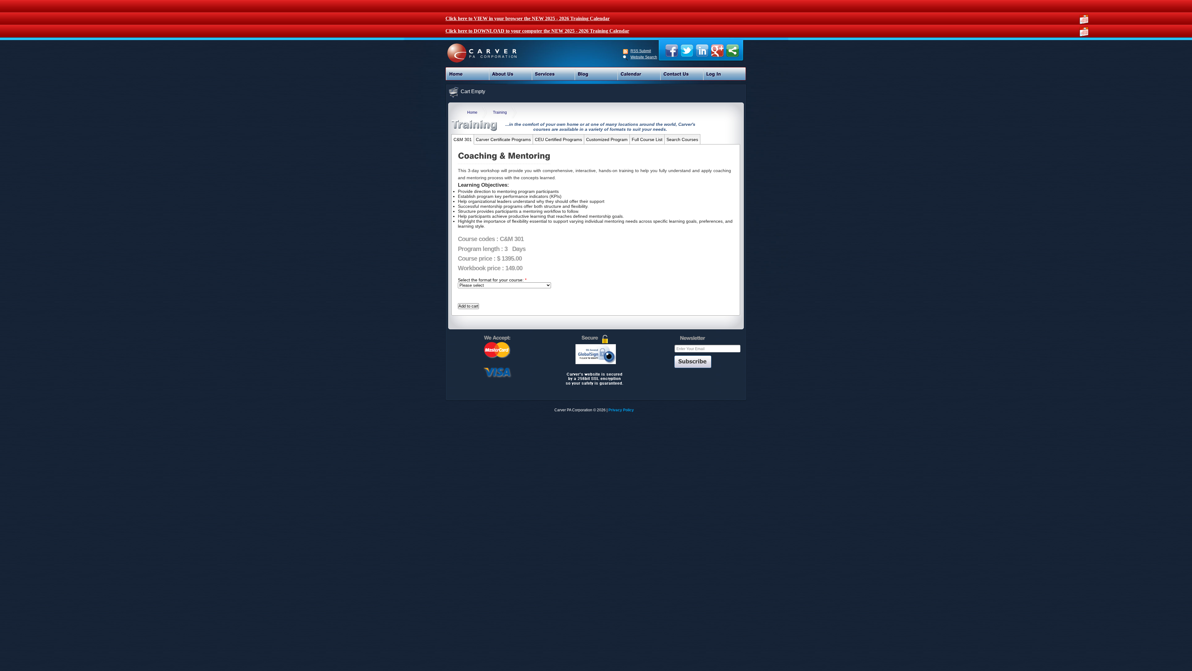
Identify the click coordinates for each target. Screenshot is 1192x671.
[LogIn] (724, 74)
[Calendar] (638, 74)
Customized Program (607, 139)
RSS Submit (640, 51)
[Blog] (596, 74)
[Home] (467, 74)
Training (500, 112)
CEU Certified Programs (558, 139)
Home (472, 112)
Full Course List (647, 139)
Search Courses (682, 139)
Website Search (643, 57)
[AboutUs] (510, 74)
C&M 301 (463, 139)
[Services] (553, 74)
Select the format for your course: (492, 279)
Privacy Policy (621, 410)
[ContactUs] (681, 74)
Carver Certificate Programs (503, 139)
